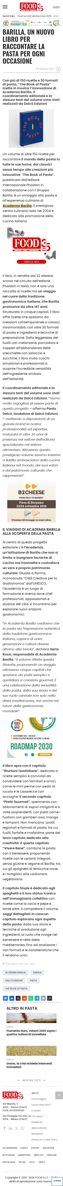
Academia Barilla (17, 205)
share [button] (58, 69)
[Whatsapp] (23, 1128)
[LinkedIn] (11, 1128)
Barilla (37, 972)
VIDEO (41, 1162)
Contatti (36, 1110)
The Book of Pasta (16, 988)
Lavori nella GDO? (41, 1104)
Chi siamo (37, 1116)
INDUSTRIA (48, 1148)
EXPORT (35, 1148)
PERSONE (52, 1155)
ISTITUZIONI (9, 1155)
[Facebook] (5, 1128)
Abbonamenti (39, 1128)
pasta (33, 980)
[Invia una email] (43, 998)
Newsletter (37, 1133)
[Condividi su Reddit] (24, 998)
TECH (32, 1162)
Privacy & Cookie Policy (44, 1139)
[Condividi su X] (18, 998)
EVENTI (24, 1148)
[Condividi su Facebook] (5, 998)
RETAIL (22, 1162)
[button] (5, 6)
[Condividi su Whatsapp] (30, 998)
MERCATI (38, 1155)
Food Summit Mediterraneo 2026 (34, 16)
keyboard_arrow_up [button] (59, 1095)
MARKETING (24, 1155)
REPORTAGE (9, 1162)
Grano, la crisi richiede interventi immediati (29, 1065)
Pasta (10, 1027)
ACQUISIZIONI (10, 1148)
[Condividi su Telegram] (37, 998)
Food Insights (39, 1099)
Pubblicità (37, 1122)
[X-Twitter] (17, 1128)
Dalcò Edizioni (13, 980)
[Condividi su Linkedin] (11, 998)
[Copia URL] (49, 998)
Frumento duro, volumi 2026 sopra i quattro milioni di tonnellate (31, 1032)
